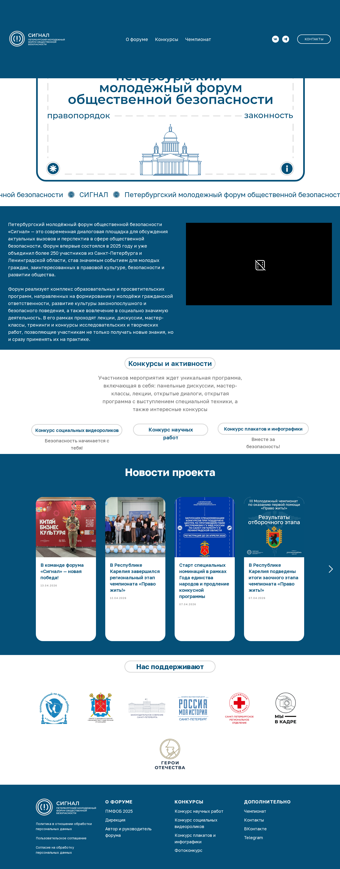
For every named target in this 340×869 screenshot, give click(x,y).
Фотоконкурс (188, 850)
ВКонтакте (255, 828)
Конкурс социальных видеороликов (77, 430)
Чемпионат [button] (198, 39)
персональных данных (54, 852)
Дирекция (115, 819)
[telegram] (285, 39)
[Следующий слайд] (331, 569)
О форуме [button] (137, 39)
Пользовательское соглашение (61, 838)
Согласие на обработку (55, 847)
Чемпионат (255, 811)
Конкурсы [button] (166, 39)
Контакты (254, 819)
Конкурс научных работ (199, 811)
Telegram (253, 837)
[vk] (275, 39)
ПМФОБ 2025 (119, 811)
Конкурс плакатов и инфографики (263, 428)
